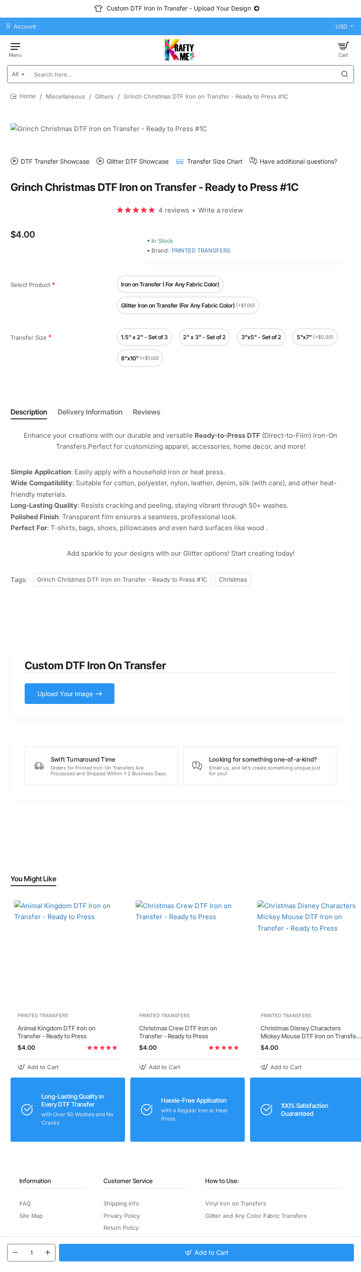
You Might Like (33, 878)
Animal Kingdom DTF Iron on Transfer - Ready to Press (57, 1032)
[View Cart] (343, 49)
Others (104, 96)
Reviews (146, 411)
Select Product (30, 284)
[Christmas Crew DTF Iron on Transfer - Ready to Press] (189, 954)
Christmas (233, 579)
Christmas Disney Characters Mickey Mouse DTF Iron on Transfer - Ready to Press (309, 1032)
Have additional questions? (298, 161)
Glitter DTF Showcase (138, 161)
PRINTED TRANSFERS (201, 250)
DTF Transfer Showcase (55, 161)
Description (29, 411)
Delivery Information (90, 411)
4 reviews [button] (173, 210)
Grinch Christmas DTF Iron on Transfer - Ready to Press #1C (122, 579)
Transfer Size (29, 337)
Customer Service (128, 1180)
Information (35, 1180)
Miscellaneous (65, 96)
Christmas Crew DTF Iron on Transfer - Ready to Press (178, 1032)
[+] (47, 1252)
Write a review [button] (220, 210)
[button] (206, 1252)
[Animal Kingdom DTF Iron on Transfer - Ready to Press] (68, 954)
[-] (14, 1252)
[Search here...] (345, 74)
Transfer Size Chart (215, 161)
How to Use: (222, 1180)
